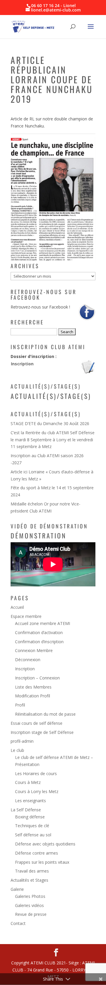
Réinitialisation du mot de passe (45, 714)
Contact (18, 923)
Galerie (17, 889)
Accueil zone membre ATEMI (42, 623)
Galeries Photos (30, 896)
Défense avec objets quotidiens (45, 844)
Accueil (17, 607)
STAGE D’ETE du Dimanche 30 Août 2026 (50, 423)
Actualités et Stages (29, 880)
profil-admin (22, 741)
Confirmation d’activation (39, 632)
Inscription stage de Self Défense (42, 732)
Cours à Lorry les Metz (36, 791)
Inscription (22, 364)
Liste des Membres (33, 687)
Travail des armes (32, 871)
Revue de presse (31, 914)
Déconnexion (27, 659)
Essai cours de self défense (36, 723)
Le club (17, 750)
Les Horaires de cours (36, 773)
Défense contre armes (36, 853)
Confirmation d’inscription (39, 641)
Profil (20, 705)
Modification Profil (32, 696)
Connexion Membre (34, 650)
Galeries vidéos (29, 905)
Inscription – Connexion (37, 678)
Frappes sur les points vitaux (42, 862)
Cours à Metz (28, 782)
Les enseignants (30, 800)
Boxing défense (30, 817)
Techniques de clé (32, 825)
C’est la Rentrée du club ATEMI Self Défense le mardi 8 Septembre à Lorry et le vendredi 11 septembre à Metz (53, 440)
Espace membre (26, 616)
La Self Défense (26, 809)
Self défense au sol (33, 835)
